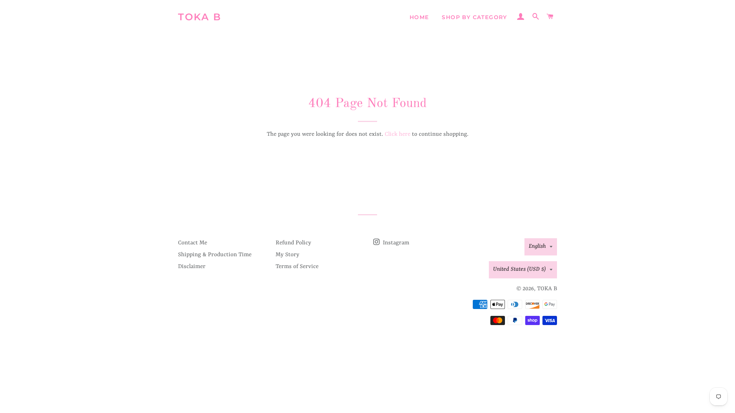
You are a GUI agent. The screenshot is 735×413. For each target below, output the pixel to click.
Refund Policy (293, 243)
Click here (397, 134)
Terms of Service (297, 266)
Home (419, 17)
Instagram (395, 243)
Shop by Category (474, 17)
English (537, 246)
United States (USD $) (519, 269)
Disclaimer (192, 266)
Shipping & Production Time (215, 255)
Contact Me (192, 243)
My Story (287, 255)
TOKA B (199, 17)
